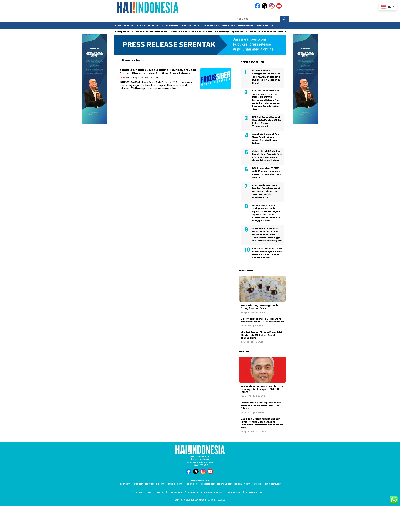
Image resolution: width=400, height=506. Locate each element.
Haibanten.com (242, 483)
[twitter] (265, 8)
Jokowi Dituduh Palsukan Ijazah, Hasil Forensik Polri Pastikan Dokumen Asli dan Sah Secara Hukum (267, 156)
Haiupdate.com (174, 483)
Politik (141, 25)
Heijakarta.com (207, 483)
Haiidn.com (124, 483)
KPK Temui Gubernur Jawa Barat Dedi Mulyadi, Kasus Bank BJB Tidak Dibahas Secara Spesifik (267, 253)
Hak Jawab (234, 492)
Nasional (129, 25)
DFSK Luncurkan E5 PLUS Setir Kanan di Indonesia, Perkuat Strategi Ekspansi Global (267, 173)
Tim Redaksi (175, 492)
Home (118, 25)
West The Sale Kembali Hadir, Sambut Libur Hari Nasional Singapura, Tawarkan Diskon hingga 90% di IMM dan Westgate (267, 234)
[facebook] (258, 8)
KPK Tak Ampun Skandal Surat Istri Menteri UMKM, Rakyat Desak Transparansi (266, 122)
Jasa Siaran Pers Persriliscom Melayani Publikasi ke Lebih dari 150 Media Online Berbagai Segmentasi (180, 31)
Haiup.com (137, 483)
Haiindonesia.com (154, 483)
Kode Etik (193, 492)
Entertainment (169, 25)
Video (274, 25)
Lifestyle (186, 25)
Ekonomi (153, 25)
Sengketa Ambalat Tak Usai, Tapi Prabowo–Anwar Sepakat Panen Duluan (265, 139)
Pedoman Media (213, 492)
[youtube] (279, 8)
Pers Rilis (262, 25)
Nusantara (228, 25)
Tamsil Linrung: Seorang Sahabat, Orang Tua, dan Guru (261, 307)
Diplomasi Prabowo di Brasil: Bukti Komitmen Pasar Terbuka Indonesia (262, 320)
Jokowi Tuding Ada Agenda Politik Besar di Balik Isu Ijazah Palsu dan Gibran (261, 405)
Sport (197, 25)
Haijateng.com (224, 483)
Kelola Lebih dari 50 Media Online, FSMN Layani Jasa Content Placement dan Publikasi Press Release (158, 71)
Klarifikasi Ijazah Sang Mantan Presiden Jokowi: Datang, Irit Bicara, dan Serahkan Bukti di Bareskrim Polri (266, 191)
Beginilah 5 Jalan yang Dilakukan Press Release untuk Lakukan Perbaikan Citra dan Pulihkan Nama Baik (262, 423)
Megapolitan (211, 25)
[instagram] (272, 8)
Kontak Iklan (254, 492)
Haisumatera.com (272, 483)
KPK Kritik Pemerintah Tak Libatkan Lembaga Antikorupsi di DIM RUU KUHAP (262, 389)
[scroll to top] (385, 501)
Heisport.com (191, 483)
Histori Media (156, 492)
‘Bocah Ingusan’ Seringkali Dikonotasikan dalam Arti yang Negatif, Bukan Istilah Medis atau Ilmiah (266, 76)
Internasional (246, 25)
